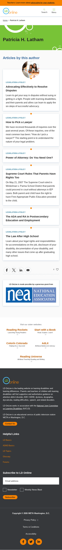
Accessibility (31, 534)
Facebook (23, 542)
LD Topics (7, 451)
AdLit (43, 345)
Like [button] (57, 269)
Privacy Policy (30, 520)
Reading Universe (24, 358)
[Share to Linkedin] (21, 270)
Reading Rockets (16, 332)
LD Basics (7, 440)
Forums (6, 462)
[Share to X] (14, 270)
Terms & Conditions (31, 527)
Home (5, 20)
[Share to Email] (28, 270)
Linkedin (39, 542)
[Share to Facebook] (7, 270)
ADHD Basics (8, 446)
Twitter (31, 542)
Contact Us (10, 424)
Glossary (6, 457)
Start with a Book (44, 332)
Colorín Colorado (16, 345)
